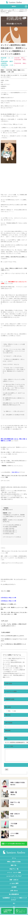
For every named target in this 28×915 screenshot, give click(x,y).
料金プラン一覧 (14, 869)
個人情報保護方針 (14, 894)
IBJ (14, 903)
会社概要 (14, 887)
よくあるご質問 (14, 883)
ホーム (14, 858)
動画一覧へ (14, 865)
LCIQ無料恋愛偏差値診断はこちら (7, 910)
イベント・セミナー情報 (9, 9)
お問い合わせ (14, 890)
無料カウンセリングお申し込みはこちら (21, 910)
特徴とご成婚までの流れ (14, 861)
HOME (2, 9)
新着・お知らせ (14, 879)
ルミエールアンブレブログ (14, 876)
